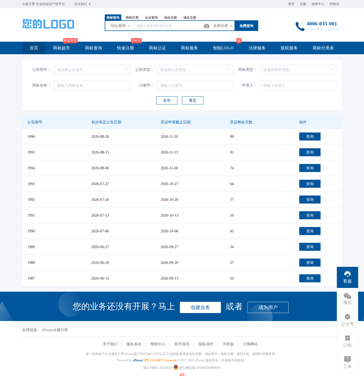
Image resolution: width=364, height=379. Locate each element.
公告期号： (41, 70)
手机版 (228, 344)
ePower (138, 360)
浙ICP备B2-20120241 (157, 368)
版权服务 (289, 48)
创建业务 (200, 307)
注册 (303, 4)
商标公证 (157, 48)
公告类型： (144, 70)
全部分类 (221, 26)
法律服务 (257, 48)
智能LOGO (223, 48)
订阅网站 (250, 344)
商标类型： (247, 70)
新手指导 (182, 344)
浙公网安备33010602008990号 (200, 368)
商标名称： (41, 85)
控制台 (334, 4)
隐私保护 (206, 344)
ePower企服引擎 (55, 330)
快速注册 (125, 48)
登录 (291, 4)
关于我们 (110, 344)
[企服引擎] (48, 30)
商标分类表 (323, 48)
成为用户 (268, 307)
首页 (34, 48)
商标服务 (189, 48)
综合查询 (119, 26)
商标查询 (93, 48)
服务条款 (134, 344)
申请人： (249, 85)
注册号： (146, 85)
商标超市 (61, 48)
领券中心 (318, 4)
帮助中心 (158, 344)
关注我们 (81, 4)
